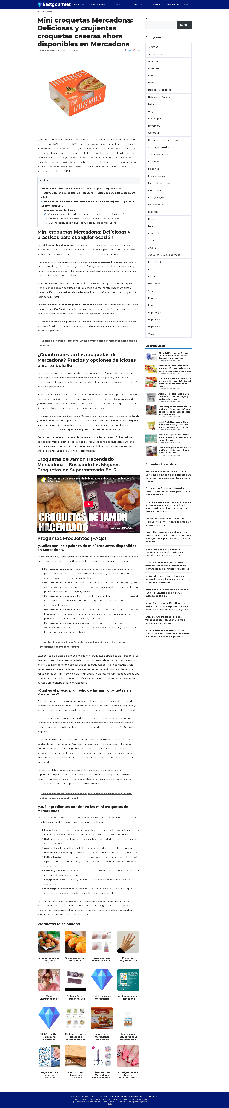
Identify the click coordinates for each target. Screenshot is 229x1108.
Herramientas (156, 204)
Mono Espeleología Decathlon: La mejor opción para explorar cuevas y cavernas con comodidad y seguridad (167, 606)
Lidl (150, 269)
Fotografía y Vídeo (158, 197)
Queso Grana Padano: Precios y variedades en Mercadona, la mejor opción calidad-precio (165, 619)
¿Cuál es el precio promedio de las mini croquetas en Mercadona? (81, 218)
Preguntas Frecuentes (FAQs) (58, 210)
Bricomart (154, 125)
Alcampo (153, 46)
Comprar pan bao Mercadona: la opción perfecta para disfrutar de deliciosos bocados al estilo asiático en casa (174, 410)
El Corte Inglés (156, 176)
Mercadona (47, 11)
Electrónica (153, 4)
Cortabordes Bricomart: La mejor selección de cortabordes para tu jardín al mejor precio (168, 491)
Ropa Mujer (154, 312)
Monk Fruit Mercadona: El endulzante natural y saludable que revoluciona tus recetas (173, 424)
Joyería (152, 247)
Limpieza (153, 276)
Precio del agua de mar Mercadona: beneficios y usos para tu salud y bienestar (174, 437)
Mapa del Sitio (140, 1096)
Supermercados (97, 4)
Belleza (138, 4)
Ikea (150, 226)
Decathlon (154, 161)
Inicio (39, 11)
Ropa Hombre (156, 305)
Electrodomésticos (159, 183)
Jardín (151, 240)
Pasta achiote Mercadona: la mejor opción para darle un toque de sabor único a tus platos (174, 368)
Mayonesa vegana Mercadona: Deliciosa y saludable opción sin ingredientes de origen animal (164, 552)
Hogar (77, 4)
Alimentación (156, 54)
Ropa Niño (154, 326)
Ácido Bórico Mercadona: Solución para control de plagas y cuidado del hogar (174, 396)
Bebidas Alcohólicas (159, 89)
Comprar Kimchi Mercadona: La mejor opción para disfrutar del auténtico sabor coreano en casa (174, 382)
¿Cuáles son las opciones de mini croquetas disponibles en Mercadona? (84, 214)
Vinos (151, 334)
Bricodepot (154, 118)
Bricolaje (120, 4)
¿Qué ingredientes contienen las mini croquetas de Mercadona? (80, 222)
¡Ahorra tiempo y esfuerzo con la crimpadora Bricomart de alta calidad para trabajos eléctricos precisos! (167, 633)
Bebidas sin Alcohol (159, 97)
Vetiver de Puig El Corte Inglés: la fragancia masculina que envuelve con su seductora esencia (167, 579)
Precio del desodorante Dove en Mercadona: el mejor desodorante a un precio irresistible (168, 521)
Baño (151, 75)
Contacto (103, 1096)
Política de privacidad (121, 1096)
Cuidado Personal (158, 154)
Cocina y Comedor (158, 147)
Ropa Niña (154, 319)
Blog (186, 4)
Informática (155, 233)
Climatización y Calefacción (163, 140)
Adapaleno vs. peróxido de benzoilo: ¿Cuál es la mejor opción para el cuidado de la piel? (167, 592)
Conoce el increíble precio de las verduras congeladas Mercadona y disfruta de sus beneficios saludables (167, 565)
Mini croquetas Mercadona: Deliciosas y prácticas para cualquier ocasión (81, 188)
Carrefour (153, 133)
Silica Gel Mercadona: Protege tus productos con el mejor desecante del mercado (174, 355)
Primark (152, 298)
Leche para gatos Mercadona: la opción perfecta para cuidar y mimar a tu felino (174, 450)
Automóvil (154, 68)
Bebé (151, 82)
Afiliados (153, 1096)
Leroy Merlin (155, 262)
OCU (150, 290)
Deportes (170, 4)
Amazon (153, 61)
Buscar (149, 18)
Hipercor (153, 211)
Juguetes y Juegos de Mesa (164, 255)
